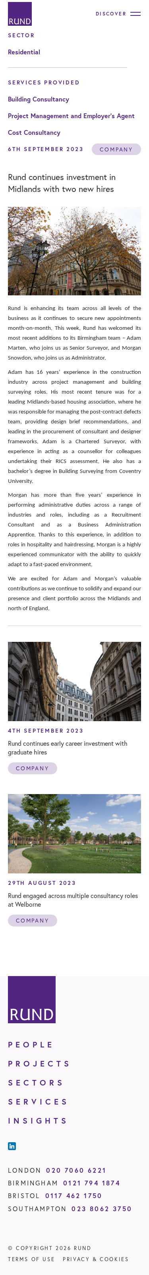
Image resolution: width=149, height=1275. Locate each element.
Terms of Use (31, 1259)
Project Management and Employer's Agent (71, 115)
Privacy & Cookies (96, 1259)
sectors (36, 1082)
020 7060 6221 (76, 1170)
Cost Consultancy (34, 132)
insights (38, 1120)
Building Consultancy (38, 99)
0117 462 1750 (74, 1195)
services (39, 1101)
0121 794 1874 (91, 1183)
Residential (24, 52)
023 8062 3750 (102, 1208)
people (31, 1044)
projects (40, 1063)
